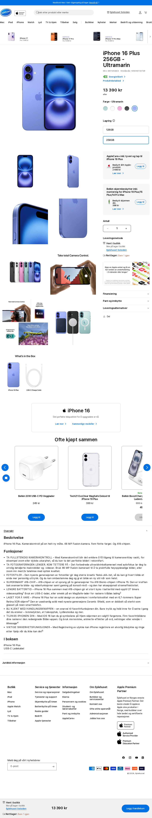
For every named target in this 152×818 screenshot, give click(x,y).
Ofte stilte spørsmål (100, 709)
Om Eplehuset (97, 692)
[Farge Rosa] (119, 108)
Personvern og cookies (74, 702)
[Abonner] (53, 766)
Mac (9, 692)
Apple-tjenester (43, 721)
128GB (110, 129)
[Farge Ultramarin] (135, 108)
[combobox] (64, 12)
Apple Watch (14, 706)
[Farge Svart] (126, 108)
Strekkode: (126, 71)
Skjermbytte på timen (46, 702)
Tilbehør (11, 721)
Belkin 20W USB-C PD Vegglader (36, 496)
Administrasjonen (99, 713)
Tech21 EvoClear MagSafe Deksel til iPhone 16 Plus (90, 497)
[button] (145, 12)
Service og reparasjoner (47, 692)
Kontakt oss (96, 704)
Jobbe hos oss (97, 718)
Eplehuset (140, 773)
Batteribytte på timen (46, 706)
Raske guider (41, 711)
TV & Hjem (12, 716)
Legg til (36, 517)
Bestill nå (93, 3)
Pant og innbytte (71, 713)
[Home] (6, 12)
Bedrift (38, 716)
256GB (110, 140)
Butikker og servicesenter (97, 698)
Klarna (65, 697)
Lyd (9, 711)
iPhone (11, 702)
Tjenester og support (46, 697)
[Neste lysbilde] (149, 36)
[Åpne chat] (6, 478)
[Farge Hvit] (112, 108)
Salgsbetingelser (71, 692)
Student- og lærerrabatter (69, 707)
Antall (106, 221)
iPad (9, 697)
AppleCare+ (68, 718)
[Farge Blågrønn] (105, 108)
